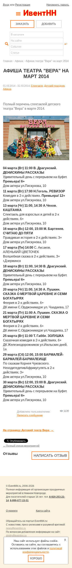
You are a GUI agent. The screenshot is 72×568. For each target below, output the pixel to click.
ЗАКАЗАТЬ (22, 23)
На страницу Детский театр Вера (28, 430)
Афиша (19, 61)
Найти (6, 44)
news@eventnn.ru (16, 528)
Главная (7, 61)
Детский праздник (54, 85)
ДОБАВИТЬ (49, 23)
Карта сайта (43, 510)
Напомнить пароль (57, 4)
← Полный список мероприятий (21, 445)
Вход (6, 4)
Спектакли (37, 85)
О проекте (12, 510)
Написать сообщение (30, 415)
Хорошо (36, 558)
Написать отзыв (50, 455)
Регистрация (22, 4)
